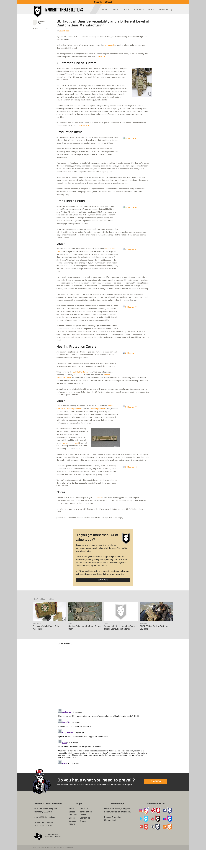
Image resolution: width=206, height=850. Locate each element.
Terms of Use (86, 812)
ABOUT (151, 9)
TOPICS (114, 9)
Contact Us (85, 818)
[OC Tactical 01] (136, 147)
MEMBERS (163, 9)
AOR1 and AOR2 (83, 126)
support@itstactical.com (45, 817)
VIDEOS (125, 9)
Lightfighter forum (80, 372)
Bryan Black (64, 31)
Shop (71, 809)
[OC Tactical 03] (136, 216)
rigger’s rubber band (70, 443)
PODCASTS (139, 9)
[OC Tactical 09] (136, 416)
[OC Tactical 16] (136, 476)
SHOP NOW (156, 781)
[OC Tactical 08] (140, 83)
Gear (40, 23)
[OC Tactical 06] (136, 259)
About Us (84, 809)
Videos (72, 812)
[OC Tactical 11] (136, 362)
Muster (83, 821)
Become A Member (112, 817)
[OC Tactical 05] (136, 316)
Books (72, 818)
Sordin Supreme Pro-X (75, 409)
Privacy (83, 815)
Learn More (103, 580)
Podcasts (73, 815)
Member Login (110, 820)
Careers (72, 821)
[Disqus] (103, 676)
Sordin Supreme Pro (98, 409)
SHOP (104, 9)
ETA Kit (102, 57)
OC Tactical (109, 45)
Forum (72, 824)
